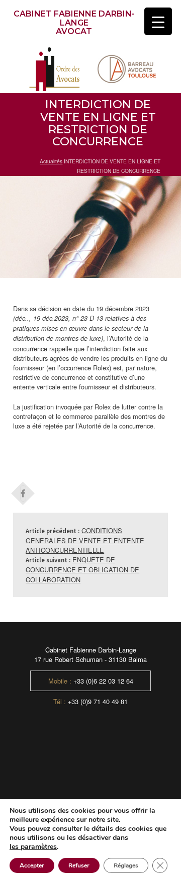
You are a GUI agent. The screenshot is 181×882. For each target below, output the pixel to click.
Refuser (78, 865)
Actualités (51, 161)
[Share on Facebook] (23, 490)
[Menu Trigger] (158, 21)
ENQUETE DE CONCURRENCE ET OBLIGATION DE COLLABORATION (82, 569)
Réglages (126, 865)
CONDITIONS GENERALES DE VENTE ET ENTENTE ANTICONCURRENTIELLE (85, 540)
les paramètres (33, 846)
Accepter (32, 865)
